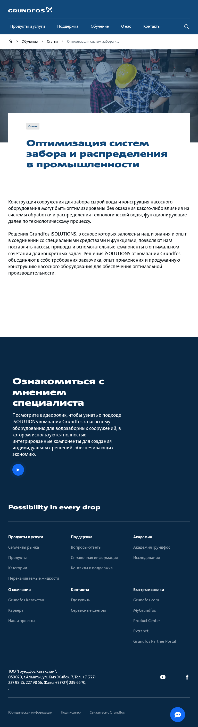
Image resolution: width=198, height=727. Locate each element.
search (187, 26)
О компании (19, 589)
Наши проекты (21, 620)
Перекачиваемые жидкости (33, 578)
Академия (142, 537)
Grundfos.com (146, 600)
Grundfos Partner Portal (154, 641)
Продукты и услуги (25, 537)
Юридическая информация (30, 712)
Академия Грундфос (151, 547)
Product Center (146, 620)
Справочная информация (94, 557)
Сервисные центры (88, 610)
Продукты (17, 557)
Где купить (80, 600)
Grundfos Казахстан (26, 600)
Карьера (15, 610)
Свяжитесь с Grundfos (107, 712)
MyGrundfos (144, 610)
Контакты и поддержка (92, 568)
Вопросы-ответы (86, 547)
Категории (17, 568)
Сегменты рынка (23, 547)
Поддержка (81, 537)
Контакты (80, 589)
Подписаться (71, 712)
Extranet (140, 631)
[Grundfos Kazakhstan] (10, 42)
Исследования (146, 557)
